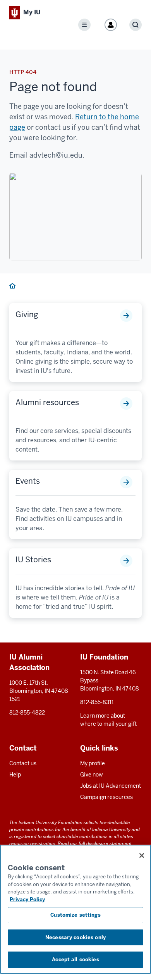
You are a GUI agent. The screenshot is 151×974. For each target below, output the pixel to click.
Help (15, 774)
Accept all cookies (75, 959)
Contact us (22, 763)
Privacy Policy (27, 899)
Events (27, 481)
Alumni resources (47, 402)
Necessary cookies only (75, 937)
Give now (91, 774)
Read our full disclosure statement (95, 843)
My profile (92, 763)
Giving (26, 314)
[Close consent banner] (141, 855)
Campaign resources (106, 797)
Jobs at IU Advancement (110, 785)
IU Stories (33, 560)
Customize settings (75, 915)
